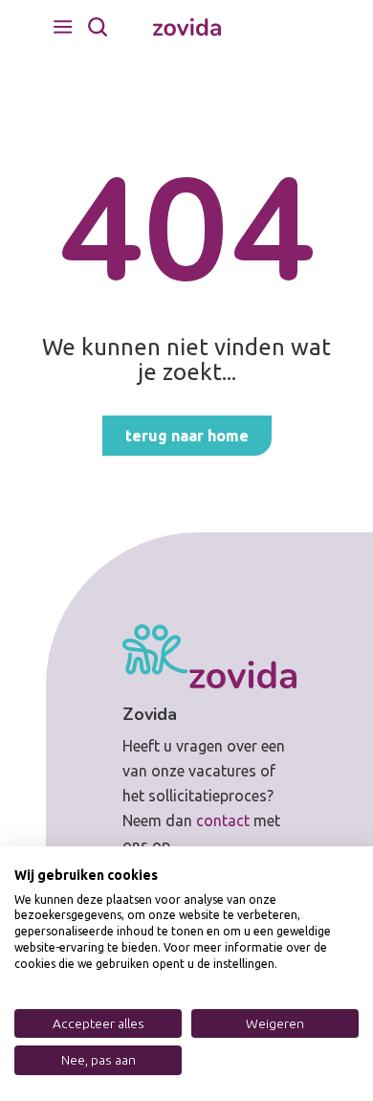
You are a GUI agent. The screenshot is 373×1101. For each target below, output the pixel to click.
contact (223, 820)
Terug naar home (187, 435)
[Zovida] (187, 27)
